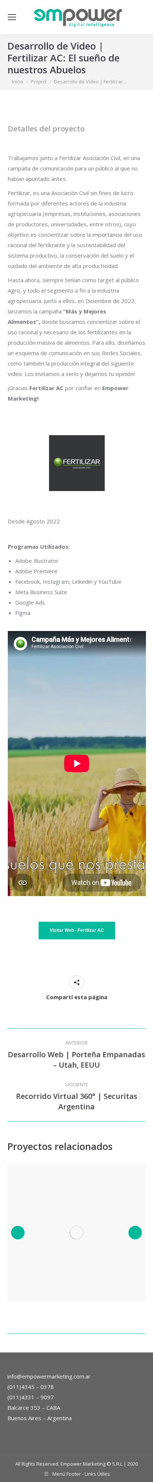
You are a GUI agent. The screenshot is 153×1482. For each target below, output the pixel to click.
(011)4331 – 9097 (30, 1397)
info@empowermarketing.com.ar (49, 1376)
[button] (18, 1232)
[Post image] (76, 1232)
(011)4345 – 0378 (30, 1386)
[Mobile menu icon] (11, 17)
